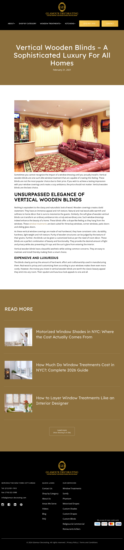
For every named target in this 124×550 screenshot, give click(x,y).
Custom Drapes (70, 513)
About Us (46, 498)
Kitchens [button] (69, 23)
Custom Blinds (69, 518)
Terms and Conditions (89, 542)
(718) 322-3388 (11, 492)
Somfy (65, 493)
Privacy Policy (72, 542)
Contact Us (47, 488)
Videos (45, 508)
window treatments (38, 223)
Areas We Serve (49, 503)
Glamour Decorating (41, 542)
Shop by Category (50, 493)
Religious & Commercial (73, 524)
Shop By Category (27, 23)
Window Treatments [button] (50, 23)
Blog (44, 513)
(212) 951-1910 (89, 23)
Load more (62, 431)
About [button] (11, 23)
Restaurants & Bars (71, 529)
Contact (110, 23)
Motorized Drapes (71, 503)
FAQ (44, 518)
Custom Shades (70, 508)
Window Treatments (72, 488)
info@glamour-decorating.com (13, 497)
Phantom (67, 498)
